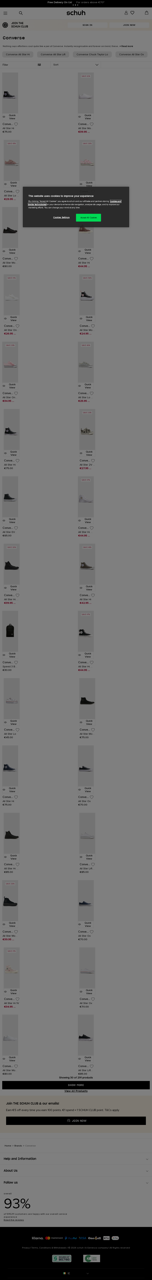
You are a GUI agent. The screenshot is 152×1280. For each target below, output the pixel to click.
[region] (76, 207)
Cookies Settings (61, 217)
